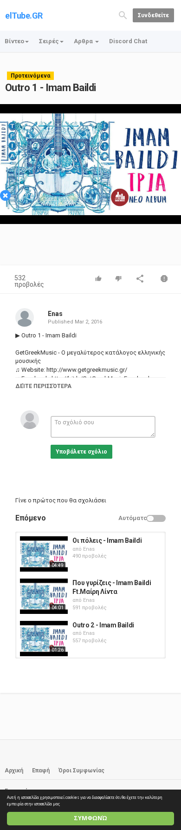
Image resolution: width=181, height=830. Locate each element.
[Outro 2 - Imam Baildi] (44, 638)
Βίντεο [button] (14, 41)
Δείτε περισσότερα (43, 386)
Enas (55, 313)
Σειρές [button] (49, 41)
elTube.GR (24, 15)
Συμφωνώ (90, 818)
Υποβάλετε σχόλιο (81, 451)
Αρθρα (84, 41)
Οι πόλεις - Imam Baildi (107, 540)
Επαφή (41, 770)
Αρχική (14, 770)
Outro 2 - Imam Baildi (103, 625)
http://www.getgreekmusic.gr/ (86, 369)
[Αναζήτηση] (123, 15)
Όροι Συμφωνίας (81, 770)
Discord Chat (128, 41)
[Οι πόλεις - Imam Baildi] (44, 554)
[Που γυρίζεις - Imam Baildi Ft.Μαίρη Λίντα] (44, 596)
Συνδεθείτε (153, 15)
